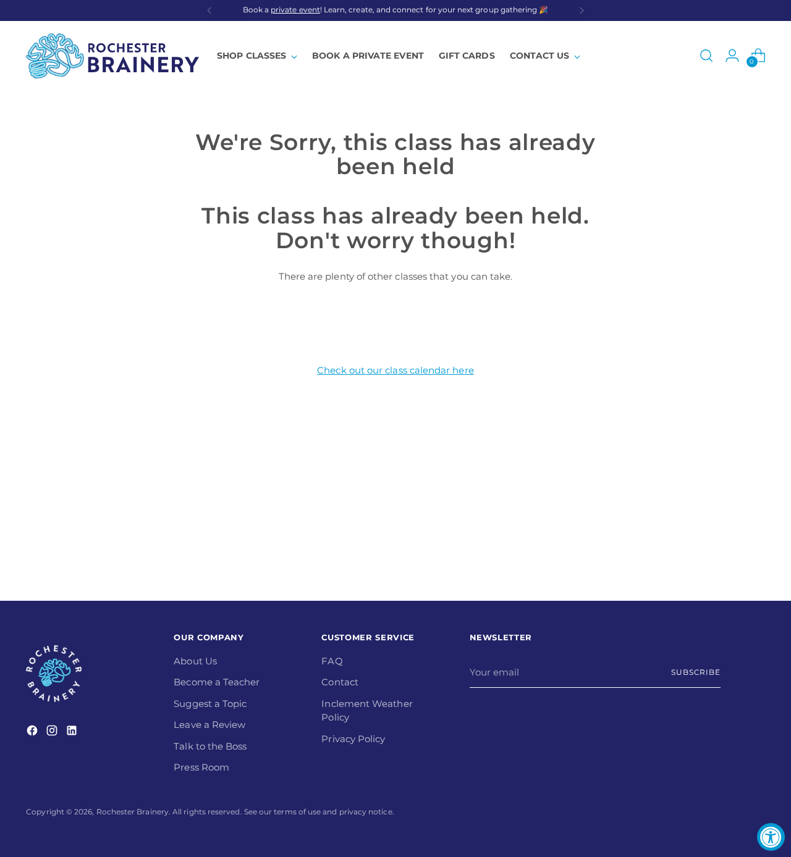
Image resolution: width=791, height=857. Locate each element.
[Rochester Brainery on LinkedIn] (73, 732)
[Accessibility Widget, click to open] (771, 837)
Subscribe (696, 672)
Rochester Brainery (132, 812)
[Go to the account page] (732, 55)
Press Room (201, 767)
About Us (195, 661)
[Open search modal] (706, 55)
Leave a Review (209, 724)
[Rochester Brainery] (112, 55)
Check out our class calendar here (395, 370)
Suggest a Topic (210, 703)
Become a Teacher (217, 682)
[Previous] (209, 10)
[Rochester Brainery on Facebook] (33, 732)
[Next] (581, 10)
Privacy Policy (353, 739)
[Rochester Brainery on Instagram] (53, 732)
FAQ (331, 661)
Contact (339, 682)
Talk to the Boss (210, 746)
